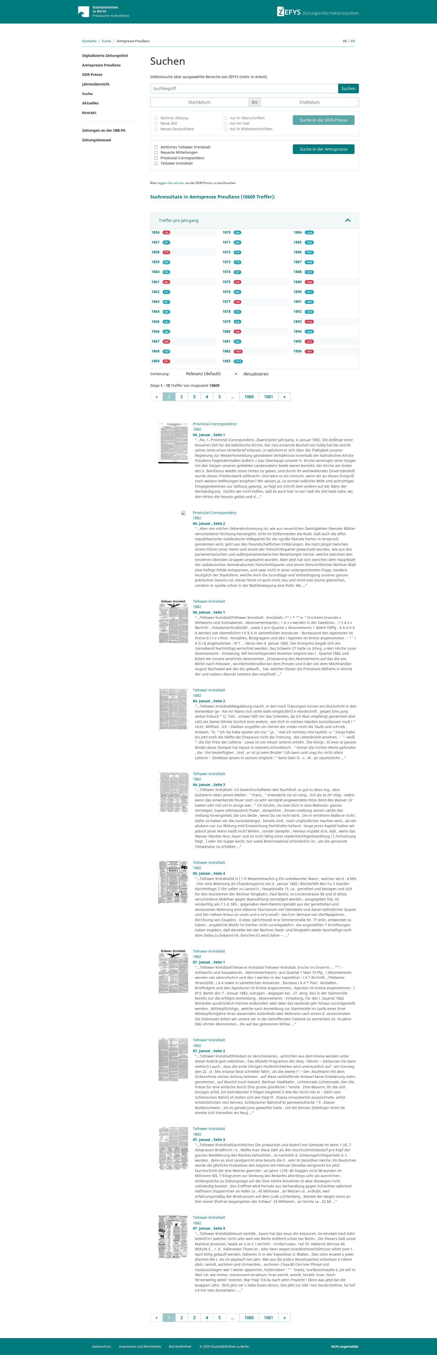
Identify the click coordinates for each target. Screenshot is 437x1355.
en (353, 41)
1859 (156, 261)
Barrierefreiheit (180, 1346)
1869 (156, 360)
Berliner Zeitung (174, 118)
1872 (227, 252)
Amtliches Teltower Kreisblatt (185, 147)
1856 (156, 232)
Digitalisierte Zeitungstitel (105, 55)
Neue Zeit (169, 123)
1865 (156, 321)
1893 (298, 321)
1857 (156, 242)
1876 (227, 291)
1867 (156, 341)
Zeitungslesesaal (96, 140)
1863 (156, 301)
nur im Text (239, 123)
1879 (227, 321)
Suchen (348, 88)
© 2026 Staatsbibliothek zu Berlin (224, 1346)
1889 (298, 281)
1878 (227, 311)
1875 (227, 281)
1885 (298, 242)
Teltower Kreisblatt (177, 163)
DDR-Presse (92, 74)
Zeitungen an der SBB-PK (103, 130)
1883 (227, 360)
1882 (227, 351)
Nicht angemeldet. (345, 1346)
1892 (298, 311)
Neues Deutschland (177, 128)
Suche (106, 41)
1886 (298, 252)
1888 (298, 271)
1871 (227, 242)
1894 (298, 331)
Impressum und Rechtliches (140, 1346)
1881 (227, 341)
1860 (156, 271)
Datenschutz (101, 1346)
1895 (298, 341)
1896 (298, 351)
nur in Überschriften (247, 118)
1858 (156, 252)
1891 (298, 301)
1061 (268, 396)
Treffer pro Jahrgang (179, 220)
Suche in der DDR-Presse (323, 120)
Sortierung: (159, 373)
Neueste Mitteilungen (179, 152)
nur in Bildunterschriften (251, 128)
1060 (249, 396)
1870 (227, 232)
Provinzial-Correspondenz (182, 157)
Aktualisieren (256, 374)
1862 (156, 291)
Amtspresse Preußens (101, 65)
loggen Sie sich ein (171, 183)
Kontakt (89, 112)
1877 (227, 301)
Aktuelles (90, 103)
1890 (298, 291)
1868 (156, 351)
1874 (227, 271)
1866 (156, 331)
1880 (227, 331)
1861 (156, 281)
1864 (156, 311)
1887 (298, 261)
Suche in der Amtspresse (323, 149)
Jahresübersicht (96, 84)
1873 (227, 261)
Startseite (89, 41)
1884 (298, 232)
